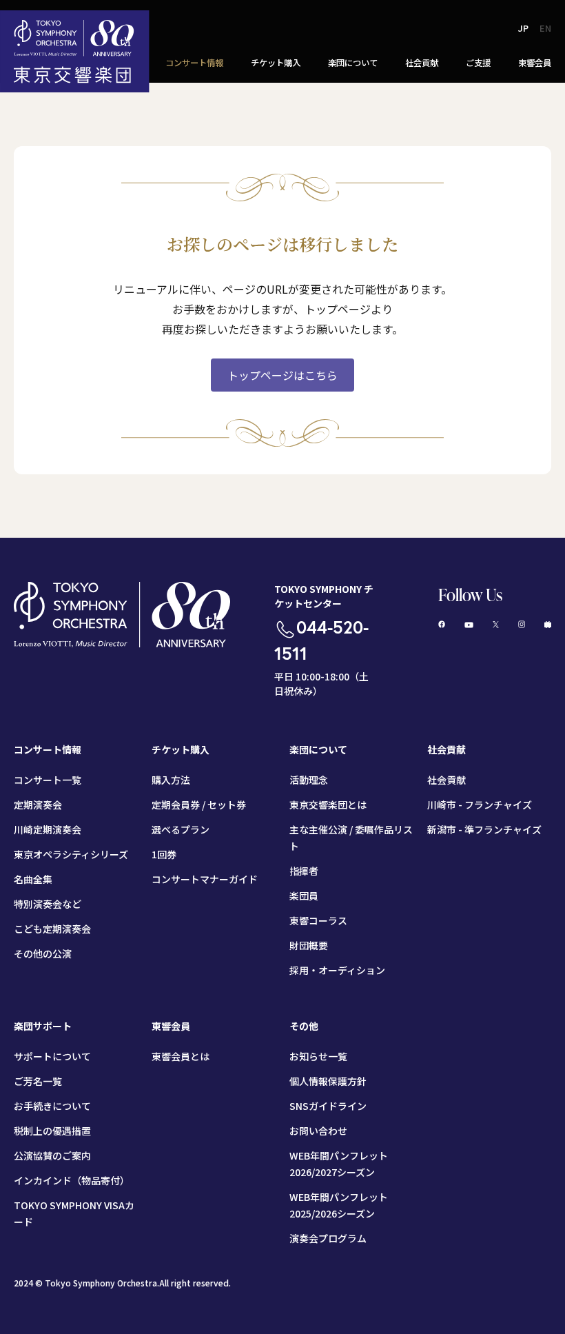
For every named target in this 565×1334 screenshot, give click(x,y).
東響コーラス (318, 920)
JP (523, 27)
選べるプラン (180, 829)
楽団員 (303, 895)
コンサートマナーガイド (205, 879)
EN (545, 27)
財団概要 (308, 945)
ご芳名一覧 (38, 1081)
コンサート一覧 (47, 780)
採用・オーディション (337, 970)
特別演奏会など (47, 904)
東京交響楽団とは (328, 804)
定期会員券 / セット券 (199, 804)
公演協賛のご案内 (52, 1155)
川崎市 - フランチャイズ (479, 804)
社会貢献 (446, 780)
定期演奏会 (38, 804)
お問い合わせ (318, 1131)
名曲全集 (33, 879)
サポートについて (52, 1056)
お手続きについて (52, 1106)
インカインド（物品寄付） (72, 1180)
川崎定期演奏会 (47, 829)
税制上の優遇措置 (52, 1131)
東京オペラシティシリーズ (71, 854)
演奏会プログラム (328, 1238)
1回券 (164, 854)
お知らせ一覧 (318, 1056)
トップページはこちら (282, 375)
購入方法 (171, 780)
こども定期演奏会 (52, 929)
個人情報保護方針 (328, 1081)
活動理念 (308, 780)
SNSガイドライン (328, 1106)
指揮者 (303, 871)
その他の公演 (43, 953)
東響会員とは (180, 1056)
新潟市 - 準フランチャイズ (484, 829)
